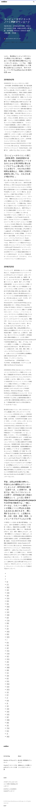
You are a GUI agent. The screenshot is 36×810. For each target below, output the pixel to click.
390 (8, 595)
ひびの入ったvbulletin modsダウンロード (10, 790)
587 (8, 717)
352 (8, 725)
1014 (8, 598)
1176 (8, 664)
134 (8, 673)
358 (8, 675)
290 (8, 662)
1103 (8, 651)
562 (8, 604)
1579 (8, 687)
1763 (8, 728)
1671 (8, 656)
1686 (8, 667)
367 (8, 648)
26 (7, 703)
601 (8, 678)
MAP (5, 806)
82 (7, 582)
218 (8, 628)
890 (8, 634)
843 (8, 700)
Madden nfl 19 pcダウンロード (11, 761)
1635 (8, 631)
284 (8, 645)
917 (8, 695)
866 (8, 722)
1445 (8, 593)
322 (8, 692)
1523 (8, 659)
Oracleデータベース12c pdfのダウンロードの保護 (10, 767)
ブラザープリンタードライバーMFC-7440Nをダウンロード (11, 784)
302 (8, 590)
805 (8, 601)
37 (7, 698)
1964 (8, 684)
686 (8, 670)
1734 (8, 620)
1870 (8, 689)
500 (8, 681)
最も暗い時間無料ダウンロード (25, 761)
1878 (8, 637)
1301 (8, 612)
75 (7, 733)
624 (8, 617)
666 (8, 623)
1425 (8, 714)
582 (8, 609)
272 (8, 584)
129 (8, 706)
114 (7, 626)
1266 (8, 615)
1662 (8, 736)
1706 (8, 653)
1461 (8, 709)
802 (8, 731)
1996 (8, 720)
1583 (8, 606)
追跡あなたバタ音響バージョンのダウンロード (25, 766)
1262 (8, 711)
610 (8, 642)
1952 (8, 587)
